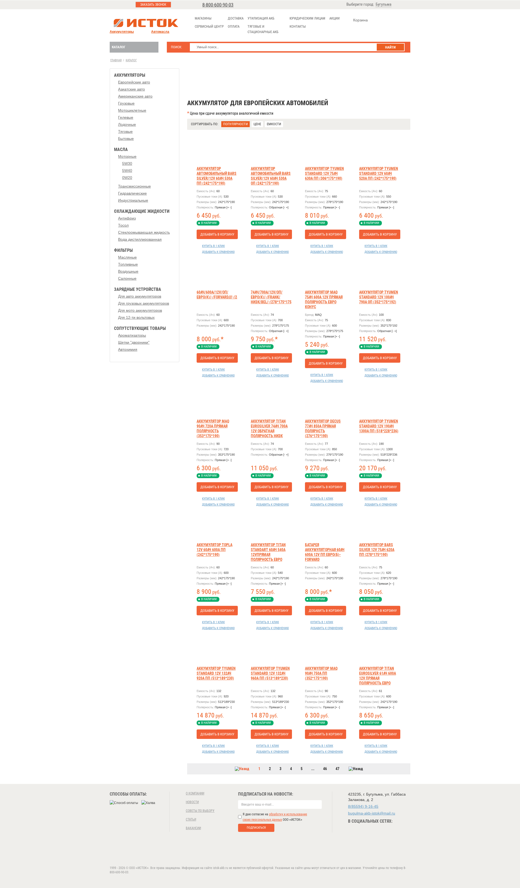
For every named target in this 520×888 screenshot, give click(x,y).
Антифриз (127, 218)
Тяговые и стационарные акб (263, 29)
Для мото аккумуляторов (140, 310)
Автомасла (160, 32)
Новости (192, 802)
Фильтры (123, 250)
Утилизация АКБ (261, 18)
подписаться (256, 827)
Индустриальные (133, 200)
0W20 (127, 177)
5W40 (127, 170)
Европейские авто (134, 82)
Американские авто (135, 96)
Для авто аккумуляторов (139, 296)
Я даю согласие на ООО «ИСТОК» (275, 817)
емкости (274, 124)
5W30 (127, 163)
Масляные (127, 257)
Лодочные (127, 124)
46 (325, 769)
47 (337, 769)
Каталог (118, 47)
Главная (116, 60)
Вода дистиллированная (140, 239)
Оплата (233, 26)
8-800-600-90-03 (217, 4)
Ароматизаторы (132, 335)
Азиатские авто (131, 89)
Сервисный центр (209, 26)
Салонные (127, 278)
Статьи (191, 819)
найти (390, 47)
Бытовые (126, 138)
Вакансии (193, 828)
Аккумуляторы (122, 32)
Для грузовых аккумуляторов (143, 303)
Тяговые (125, 131)
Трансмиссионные (134, 186)
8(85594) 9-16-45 (363, 806)
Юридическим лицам (307, 18)
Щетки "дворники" (134, 342)
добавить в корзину (217, 234)
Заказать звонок (153, 5)
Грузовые (126, 103)
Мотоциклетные (132, 110)
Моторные (127, 156)
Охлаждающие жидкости (142, 211)
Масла (121, 149)
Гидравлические (132, 193)
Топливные (128, 264)
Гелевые (125, 117)
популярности (235, 124)
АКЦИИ (334, 18)
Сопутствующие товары (140, 328)
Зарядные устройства (137, 289)
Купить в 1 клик (213, 246)
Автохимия (127, 349)
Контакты (298, 26)
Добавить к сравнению (218, 252)
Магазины (203, 18)
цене (257, 124)
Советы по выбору (200, 811)
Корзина (360, 20)
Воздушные (128, 271)
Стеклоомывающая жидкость (144, 232)
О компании (195, 793)
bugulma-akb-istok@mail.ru (371, 813)
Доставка (235, 18)
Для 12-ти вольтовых (136, 317)
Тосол (123, 225)
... (312, 769)
